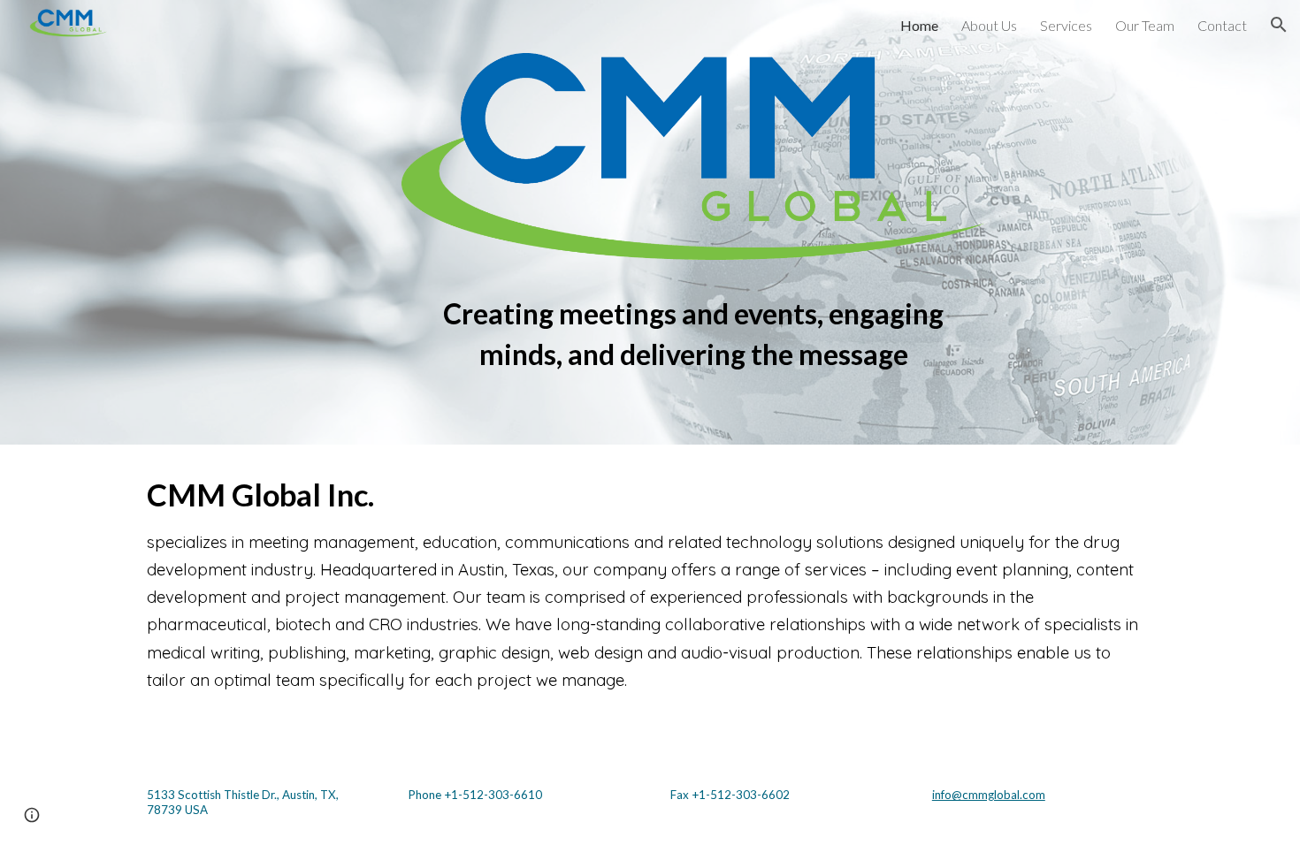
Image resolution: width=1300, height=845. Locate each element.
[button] (1279, 25)
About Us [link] (989, 25)
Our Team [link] (1144, 25)
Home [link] (919, 25)
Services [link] (1066, 25)
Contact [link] (1222, 25)
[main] (693, 326)
